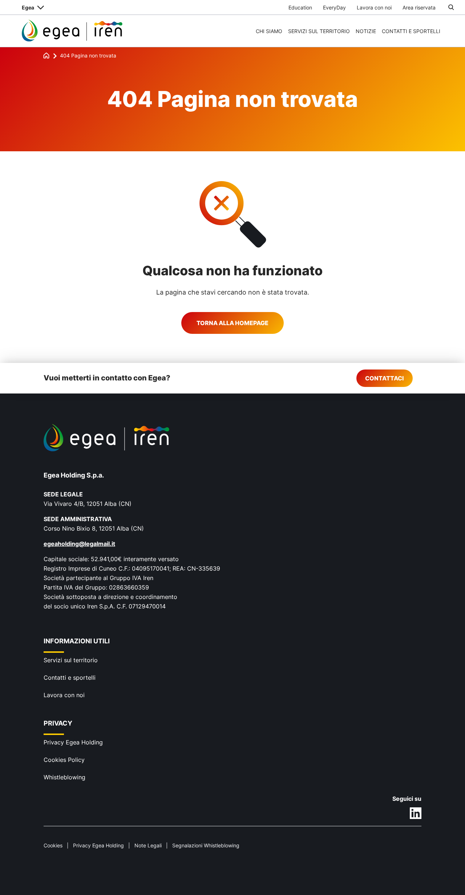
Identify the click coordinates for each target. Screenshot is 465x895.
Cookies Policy (64, 759)
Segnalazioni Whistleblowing (205, 845)
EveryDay (334, 7)
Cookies (53, 845)
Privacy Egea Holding (73, 742)
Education (300, 7)
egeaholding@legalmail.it (79, 543)
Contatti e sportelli (411, 31)
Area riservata (419, 7)
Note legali (148, 845)
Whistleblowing (64, 777)
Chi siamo (269, 31)
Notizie (366, 31)
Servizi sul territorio (319, 31)
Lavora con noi (374, 7)
